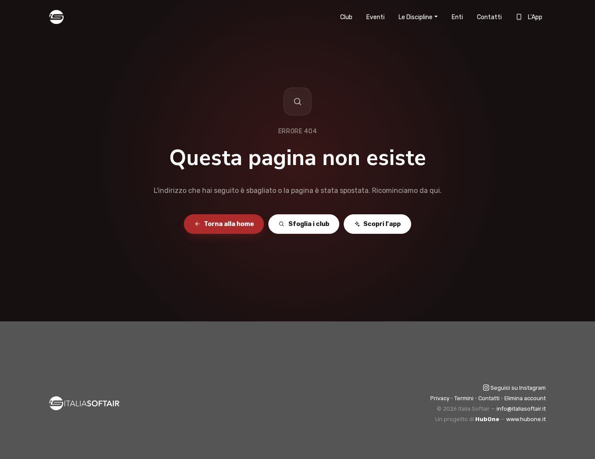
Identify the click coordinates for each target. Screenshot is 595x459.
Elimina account (525, 398)
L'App (534, 17)
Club (346, 17)
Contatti (489, 17)
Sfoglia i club (308, 224)
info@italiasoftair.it (521, 408)
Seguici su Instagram (517, 388)
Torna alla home (229, 224)
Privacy (440, 398)
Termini (463, 398)
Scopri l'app (382, 224)
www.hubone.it (526, 419)
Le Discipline (416, 17)
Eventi (375, 17)
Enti (457, 17)
